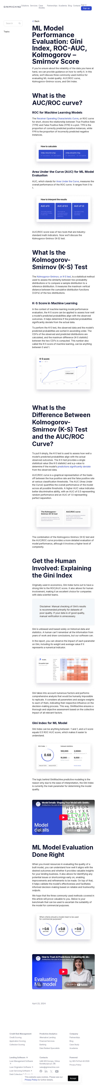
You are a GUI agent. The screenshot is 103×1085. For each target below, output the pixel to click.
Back (37, 21)
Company (74, 1034)
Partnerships (52, 6)
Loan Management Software (21, 1061)
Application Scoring (18, 1041)
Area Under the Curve (67, 181)
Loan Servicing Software (20, 1071)
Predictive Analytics (48, 1034)
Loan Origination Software (21, 1067)
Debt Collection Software (20, 1074)
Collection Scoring (17, 1044)
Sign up (86, 8)
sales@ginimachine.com (49, 1067)
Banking (43, 1044)
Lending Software (17, 1057)
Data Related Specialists (50, 1048)
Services (33, 6)
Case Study (74, 1044)
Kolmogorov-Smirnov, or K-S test (54, 276)
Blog (70, 6)
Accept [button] (73, 1078)
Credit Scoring (15, 1037)
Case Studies (42, 7)
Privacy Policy (31, 1079)
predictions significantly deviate (74, 466)
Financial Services (47, 1041)
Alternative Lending (48, 1037)
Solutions (25, 6)
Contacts (76, 6)
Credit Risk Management (20, 1034)
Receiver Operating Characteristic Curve (58, 118)
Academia (63, 6)
